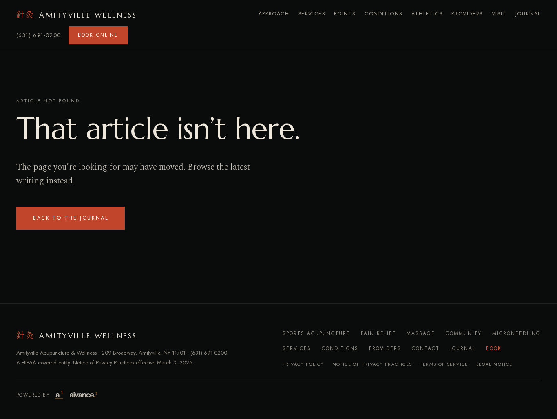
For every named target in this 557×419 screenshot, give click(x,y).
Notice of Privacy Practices (372, 364)
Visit (499, 14)
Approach (274, 14)
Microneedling (516, 333)
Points (345, 14)
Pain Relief (378, 333)
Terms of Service (444, 364)
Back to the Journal (70, 218)
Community (464, 333)
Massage (421, 333)
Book (494, 348)
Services (311, 14)
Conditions (383, 14)
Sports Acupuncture (316, 333)
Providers (466, 14)
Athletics (426, 14)
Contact (426, 348)
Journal (528, 14)
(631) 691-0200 (38, 35)
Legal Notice (494, 364)
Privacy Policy (303, 364)
